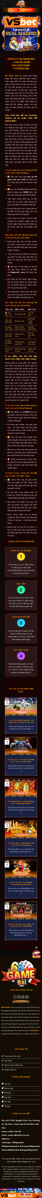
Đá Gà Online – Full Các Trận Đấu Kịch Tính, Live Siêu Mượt (21, 760)
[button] (3, 4)
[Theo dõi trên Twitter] (23, 997)
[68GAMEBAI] (21, 4)
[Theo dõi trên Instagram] (19, 997)
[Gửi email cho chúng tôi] (27, 997)
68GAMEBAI (5, 1007)
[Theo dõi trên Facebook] (15, 997)
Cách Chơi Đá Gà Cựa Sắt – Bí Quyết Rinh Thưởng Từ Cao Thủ (21, 721)
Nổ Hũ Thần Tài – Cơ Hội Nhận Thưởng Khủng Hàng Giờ (21, 883)
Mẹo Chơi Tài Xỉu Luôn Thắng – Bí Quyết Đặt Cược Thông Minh (21, 925)
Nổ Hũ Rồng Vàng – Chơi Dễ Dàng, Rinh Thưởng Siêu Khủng (21, 802)
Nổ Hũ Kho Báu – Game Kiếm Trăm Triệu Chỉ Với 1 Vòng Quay (21, 844)
